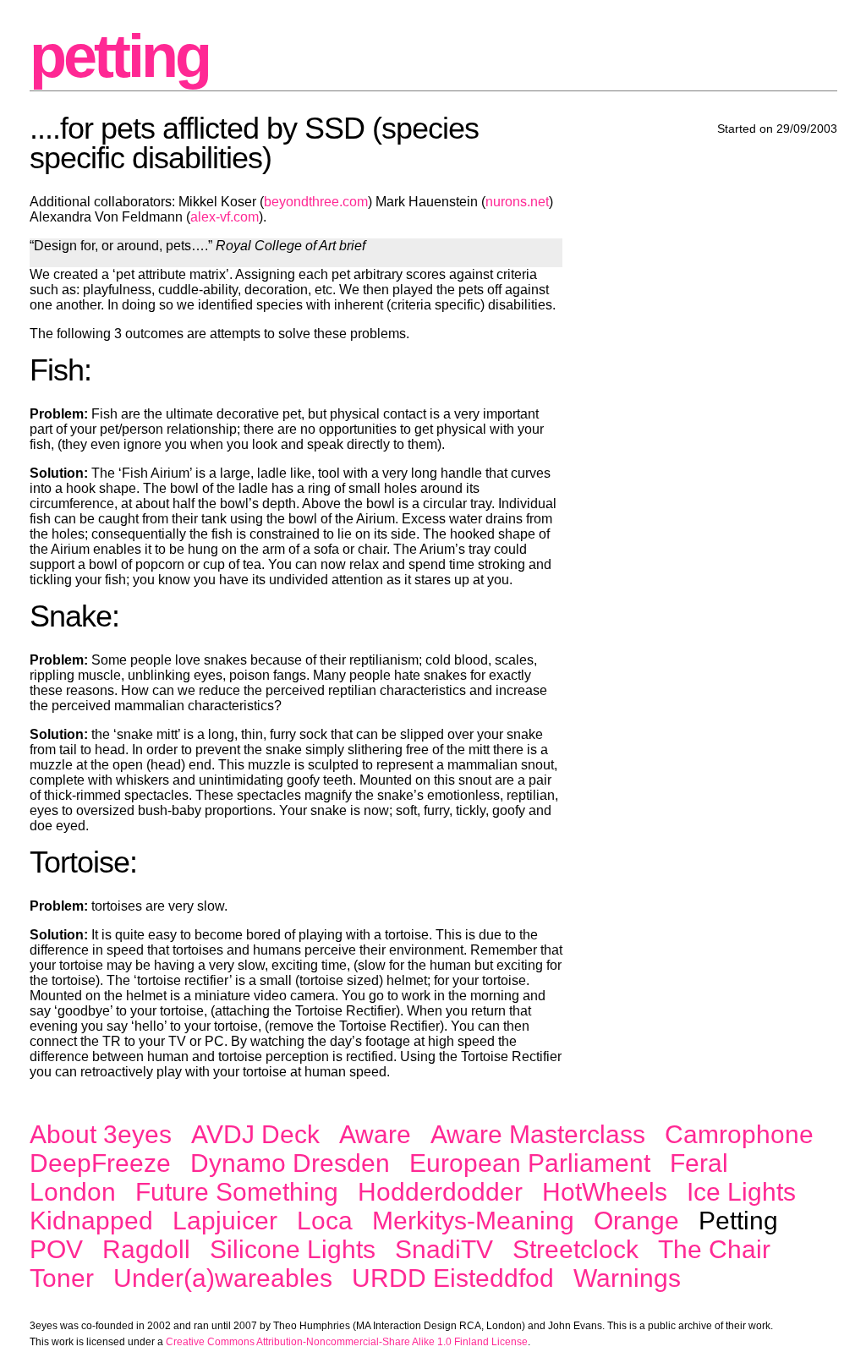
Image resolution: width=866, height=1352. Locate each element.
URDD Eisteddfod (453, 1278)
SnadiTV (444, 1249)
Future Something (236, 1192)
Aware (375, 1134)
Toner (62, 1278)
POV (56, 1249)
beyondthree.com (316, 201)
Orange (636, 1220)
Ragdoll (146, 1249)
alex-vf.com (224, 217)
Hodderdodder (440, 1192)
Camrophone (739, 1134)
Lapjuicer (225, 1220)
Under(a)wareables (222, 1278)
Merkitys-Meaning (473, 1220)
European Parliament (529, 1163)
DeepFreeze (100, 1163)
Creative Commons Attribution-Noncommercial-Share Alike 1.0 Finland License (347, 1342)
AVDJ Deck (255, 1134)
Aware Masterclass (537, 1134)
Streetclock (575, 1249)
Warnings (627, 1278)
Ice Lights (741, 1192)
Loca (325, 1220)
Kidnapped (91, 1220)
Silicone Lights (292, 1249)
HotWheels (604, 1192)
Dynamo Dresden (290, 1163)
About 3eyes (101, 1134)
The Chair (714, 1249)
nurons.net (517, 201)
